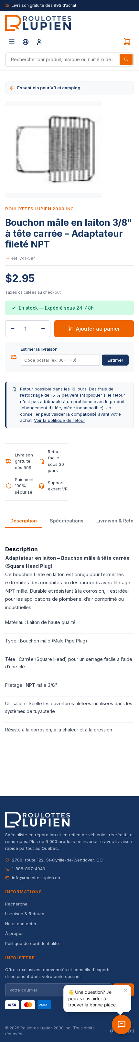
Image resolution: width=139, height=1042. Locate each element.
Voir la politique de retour (59, 420)
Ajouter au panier (98, 328)
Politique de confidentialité (32, 943)
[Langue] (25, 42)
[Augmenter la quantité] (43, 329)
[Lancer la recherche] (126, 59)
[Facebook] (111, 1031)
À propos (14, 933)
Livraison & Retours (24, 913)
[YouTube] (131, 1031)
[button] (97, 998)
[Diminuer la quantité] (12, 329)
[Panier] (127, 42)
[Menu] (11, 41)
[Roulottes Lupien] (121, 1024)
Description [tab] (23, 520)
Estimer (115, 360)
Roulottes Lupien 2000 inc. (40, 208)
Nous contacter (21, 923)
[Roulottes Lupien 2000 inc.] (38, 23)
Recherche (16, 903)
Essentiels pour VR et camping (48, 87)
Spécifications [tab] (66, 520)
